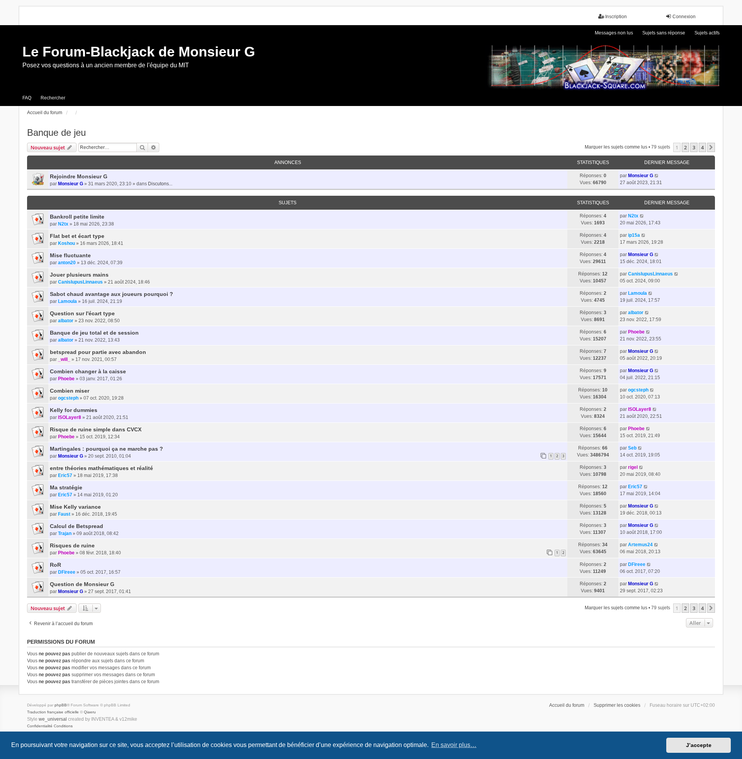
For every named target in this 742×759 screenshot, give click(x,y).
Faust (64, 514)
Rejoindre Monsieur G (78, 176)
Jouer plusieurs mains (79, 275)
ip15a (634, 235)
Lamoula (67, 301)
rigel (633, 467)
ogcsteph (68, 398)
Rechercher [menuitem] (53, 98)
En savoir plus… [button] (454, 745)
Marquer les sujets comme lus (616, 147)
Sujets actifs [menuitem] (707, 33)
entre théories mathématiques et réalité (101, 468)
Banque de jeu (56, 132)
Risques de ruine (72, 545)
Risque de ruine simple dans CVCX (95, 429)
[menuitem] (40, 726)
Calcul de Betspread (76, 526)
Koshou (66, 243)
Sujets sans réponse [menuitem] (663, 33)
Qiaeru (90, 712)
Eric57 (65, 475)
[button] (711, 147)
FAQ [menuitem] (26, 98)
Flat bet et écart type (77, 236)
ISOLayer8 (69, 417)
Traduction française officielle (53, 712)
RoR (55, 565)
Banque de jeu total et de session (94, 333)
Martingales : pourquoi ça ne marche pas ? (106, 449)
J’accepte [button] (698, 745)
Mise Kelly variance (75, 507)
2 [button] (685, 147)
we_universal (53, 719)
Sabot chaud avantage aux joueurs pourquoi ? (111, 294)
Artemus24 (640, 544)
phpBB (60, 705)
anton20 (67, 262)
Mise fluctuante (70, 255)
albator (65, 320)
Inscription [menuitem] (616, 16)
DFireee (66, 572)
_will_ (64, 359)
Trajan (64, 533)
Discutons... (160, 183)
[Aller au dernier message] (656, 175)
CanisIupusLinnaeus (80, 282)
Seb (632, 448)
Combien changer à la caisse (88, 371)
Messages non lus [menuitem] (614, 33)
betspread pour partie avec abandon (98, 352)
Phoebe (636, 332)
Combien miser (69, 391)
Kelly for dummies (73, 410)
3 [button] (694, 147)
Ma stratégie (66, 487)
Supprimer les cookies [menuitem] (617, 705)
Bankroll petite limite (77, 217)
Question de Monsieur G (82, 584)
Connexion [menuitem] (684, 16)
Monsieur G (70, 183)
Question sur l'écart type (82, 313)
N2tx (63, 224)
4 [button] (702, 147)
